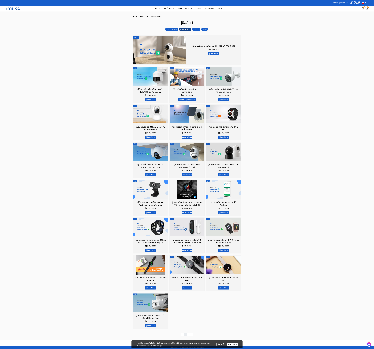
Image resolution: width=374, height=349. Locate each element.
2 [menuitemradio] (188, 334)
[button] (365, 3)
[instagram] (355, 2)
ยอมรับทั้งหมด (232, 344)
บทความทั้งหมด (145, 16)
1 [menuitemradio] (185, 334)
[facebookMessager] (369, 344)
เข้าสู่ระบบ (335, 3)
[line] (358, 2)
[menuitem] (191, 334)
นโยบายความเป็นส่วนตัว (145, 345)
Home (135, 16)
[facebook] (351, 2)
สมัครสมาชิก (344, 3)
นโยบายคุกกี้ (158, 345)
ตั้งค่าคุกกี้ (221, 344)
